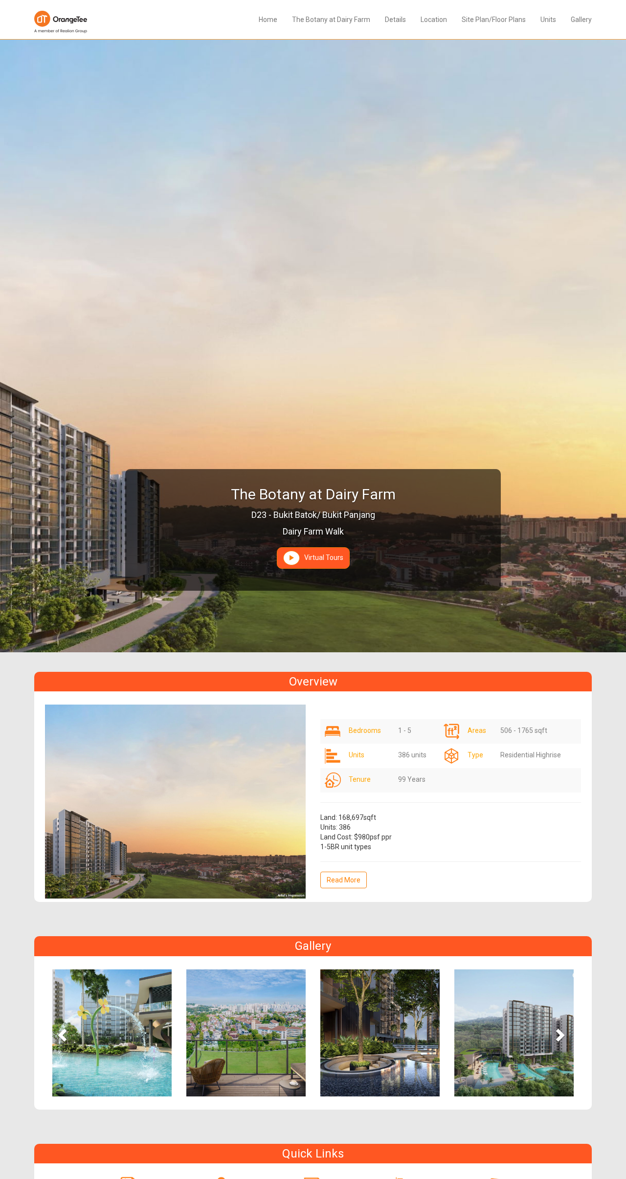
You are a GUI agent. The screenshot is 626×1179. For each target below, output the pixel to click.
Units (548, 19)
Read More (343, 880)
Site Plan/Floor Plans (494, 19)
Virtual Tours (321, 557)
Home (268, 19)
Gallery (581, 19)
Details (395, 19)
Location (434, 19)
